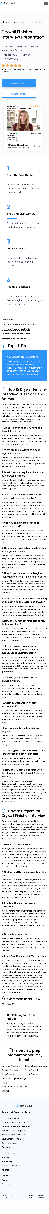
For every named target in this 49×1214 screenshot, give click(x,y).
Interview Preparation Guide (16, 329)
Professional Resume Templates (16, 1126)
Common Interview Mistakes (16, 333)
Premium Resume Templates (14, 1134)
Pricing (4, 1180)
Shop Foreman (9, 1074)
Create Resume (19, 93)
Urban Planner (31, 1074)
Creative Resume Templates (14, 1122)
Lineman (6, 1090)
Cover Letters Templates (13, 1139)
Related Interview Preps (14, 338)
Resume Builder (8, 1153)
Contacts (6, 1184)
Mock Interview (19, 82)
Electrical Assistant (11, 1066)
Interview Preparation (11, 1165)
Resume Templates (10, 1118)
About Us (6, 1176)
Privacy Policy (30, 1196)
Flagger (5, 1082)
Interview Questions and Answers (19, 324)
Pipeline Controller (10, 1070)
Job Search (6, 1157)
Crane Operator (32, 1070)
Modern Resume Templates (14, 1130)
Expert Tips (7, 319)
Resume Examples (10, 1143)
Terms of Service (41, 1196)
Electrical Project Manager (14, 1078)
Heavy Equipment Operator (14, 1086)
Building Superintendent (36, 1066)
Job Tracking (7, 1161)
